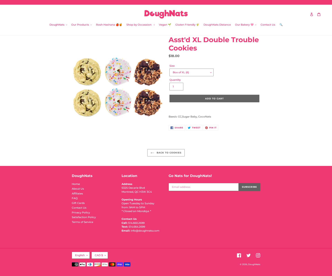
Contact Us (79, 207)
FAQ (75, 198)
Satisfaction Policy (84, 217)
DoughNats (254, 264)
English (80, 255)
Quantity (175, 79)
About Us (78, 188)
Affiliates (77, 193)
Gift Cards (78, 203)
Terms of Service (82, 222)
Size (172, 65)
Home (76, 184)
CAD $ (99, 255)
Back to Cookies (169, 152)
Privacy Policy (81, 212)
